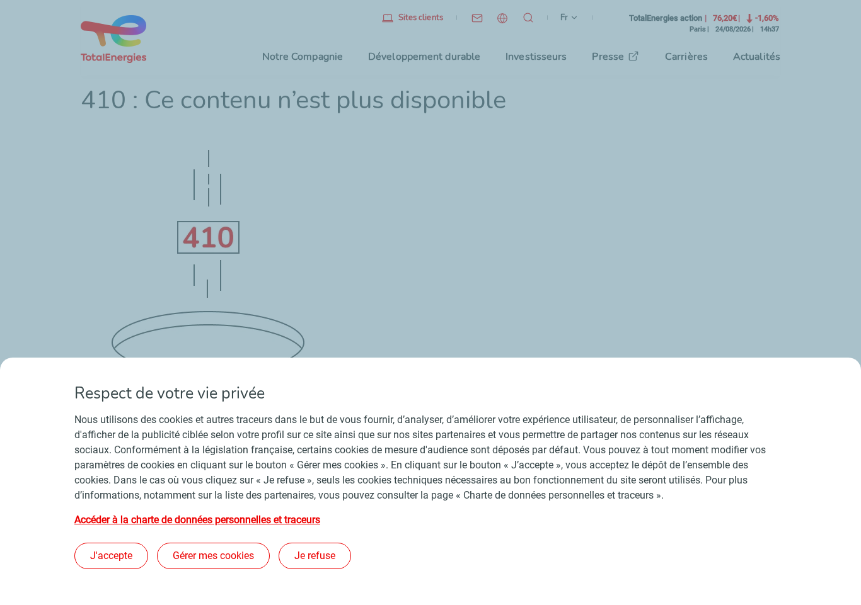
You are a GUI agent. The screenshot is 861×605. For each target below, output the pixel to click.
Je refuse (314, 556)
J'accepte (111, 556)
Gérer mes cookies (213, 556)
